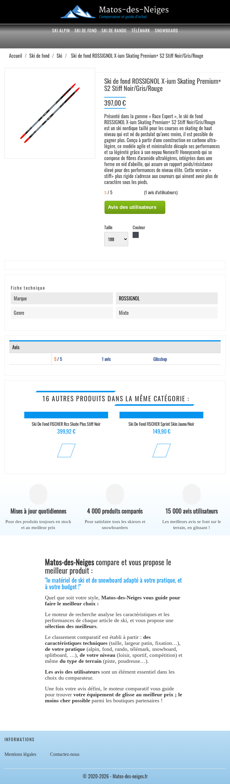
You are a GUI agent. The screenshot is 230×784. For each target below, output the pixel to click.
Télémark (140, 30)
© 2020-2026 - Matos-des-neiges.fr (115, 776)
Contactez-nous (64, 754)
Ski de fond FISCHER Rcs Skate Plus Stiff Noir (66, 424)
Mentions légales (20, 754)
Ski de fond (86, 30)
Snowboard (166, 30)
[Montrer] (66, 450)
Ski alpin (61, 30)
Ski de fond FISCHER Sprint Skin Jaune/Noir (161, 424)
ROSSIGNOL (129, 298)
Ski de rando (114, 30)
